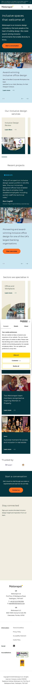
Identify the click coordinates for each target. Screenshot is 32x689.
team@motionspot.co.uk (17, 603)
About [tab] (26, 326)
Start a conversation (12, 46)
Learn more (6, 90)
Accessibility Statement (19, 636)
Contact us (16, 490)
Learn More (8, 130)
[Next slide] (27, 98)
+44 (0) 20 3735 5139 (17, 601)
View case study (11, 251)
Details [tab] (16, 326)
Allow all (16, 355)
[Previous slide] (22, 98)
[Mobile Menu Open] (28, 7)
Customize (15, 360)
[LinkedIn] (14, 646)
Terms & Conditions (18, 627)
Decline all (16, 366)
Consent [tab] (5, 326)
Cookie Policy (16, 640)
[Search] (22, 7)
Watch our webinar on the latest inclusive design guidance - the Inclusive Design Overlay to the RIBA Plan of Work (15, 2)
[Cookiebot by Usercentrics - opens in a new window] (23, 321)
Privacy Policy (17, 631)
